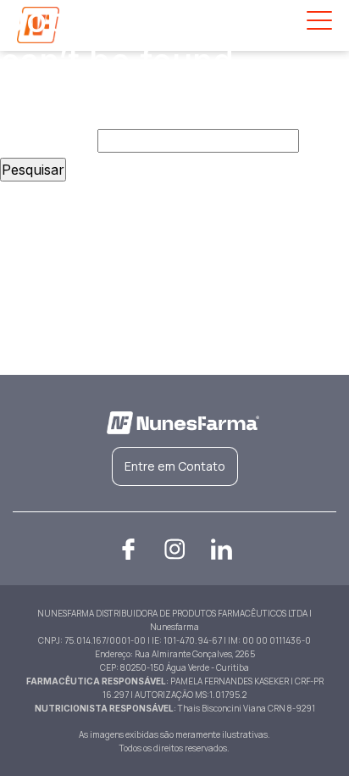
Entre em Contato (175, 466)
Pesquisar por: (46, 140)
